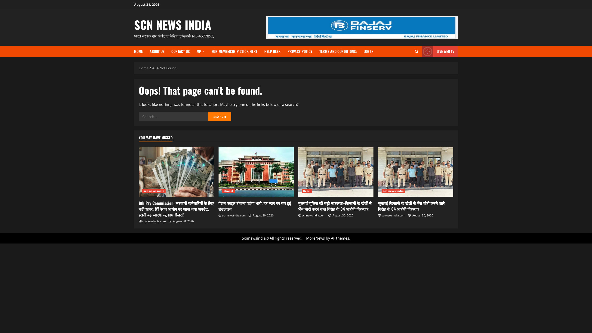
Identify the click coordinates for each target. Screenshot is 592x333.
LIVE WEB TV (445, 51)
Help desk (272, 51)
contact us (180, 51)
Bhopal (228, 191)
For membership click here (234, 51)
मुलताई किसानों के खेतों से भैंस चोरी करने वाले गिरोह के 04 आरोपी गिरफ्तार (411, 206)
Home (138, 51)
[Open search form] (416, 51)
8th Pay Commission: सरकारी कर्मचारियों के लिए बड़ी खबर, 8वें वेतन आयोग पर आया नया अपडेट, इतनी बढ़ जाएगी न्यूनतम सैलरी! (176, 209)
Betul (307, 191)
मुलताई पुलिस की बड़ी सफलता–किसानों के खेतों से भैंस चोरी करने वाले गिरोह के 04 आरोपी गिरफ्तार (335, 206)
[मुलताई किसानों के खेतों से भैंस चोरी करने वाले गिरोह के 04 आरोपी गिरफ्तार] (415, 172)
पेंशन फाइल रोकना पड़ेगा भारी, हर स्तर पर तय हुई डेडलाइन (255, 206)
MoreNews (315, 238)
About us (157, 51)
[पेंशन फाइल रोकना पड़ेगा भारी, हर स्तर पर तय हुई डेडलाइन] (256, 172)
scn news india (172, 24)
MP (199, 51)
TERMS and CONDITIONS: (338, 51)
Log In (368, 51)
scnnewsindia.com (154, 221)
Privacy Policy (299, 51)
